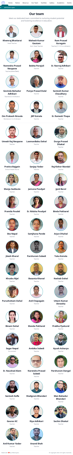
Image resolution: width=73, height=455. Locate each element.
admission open (8, 7)
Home (10, 3)
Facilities (44, 3)
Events (69, 3)
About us (26, 3)
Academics (60, 3)
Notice (17, 3)
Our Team (34, 3)
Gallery (51, 3)
